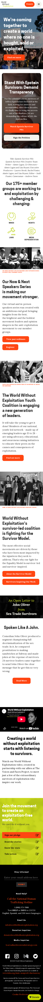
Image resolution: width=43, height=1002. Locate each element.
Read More (21, 680)
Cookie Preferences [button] (22, 994)
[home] (7, 4)
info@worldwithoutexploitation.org (21, 925)
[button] (39, 4)
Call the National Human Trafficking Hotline (21, 900)
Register (10, 347)
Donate (29, 4)
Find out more (13, 458)
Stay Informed (21, 872)
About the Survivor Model (18, 574)
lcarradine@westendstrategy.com (21, 945)
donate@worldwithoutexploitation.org (21, 935)
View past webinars (15, 339)
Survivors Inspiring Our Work (20, 581)
